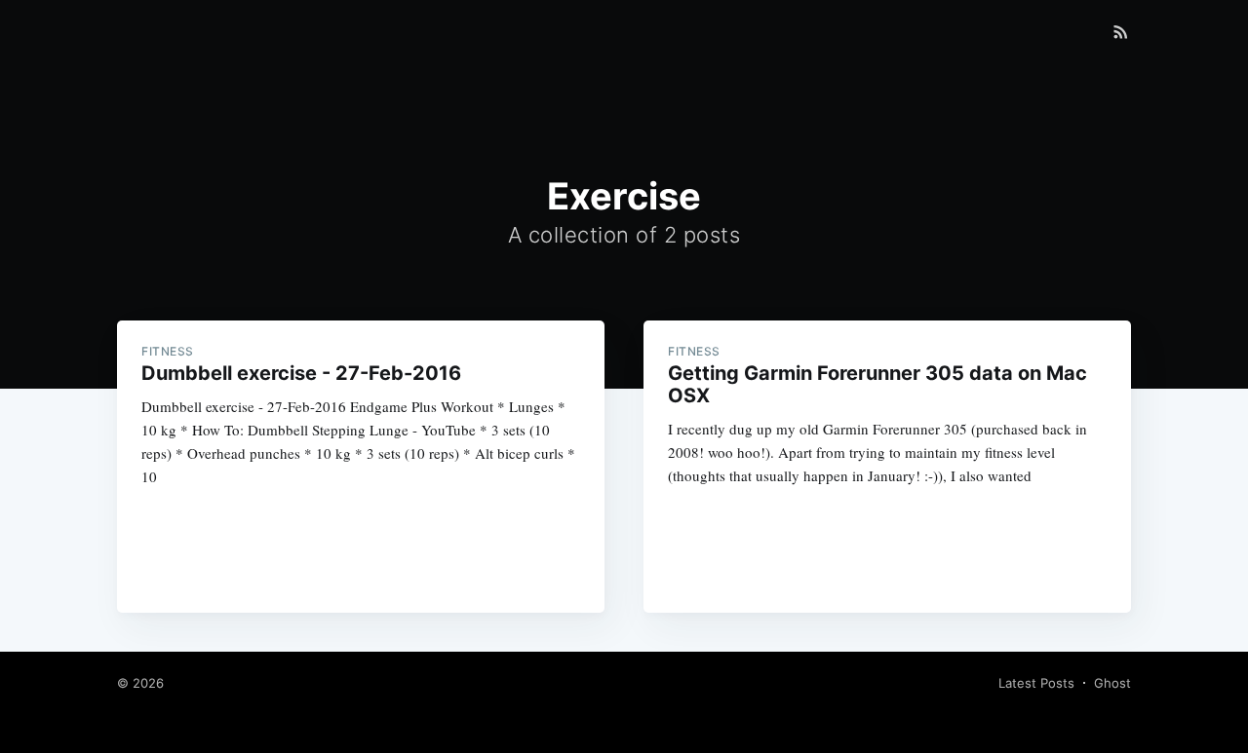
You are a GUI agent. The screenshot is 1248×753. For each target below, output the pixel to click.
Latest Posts (1036, 683)
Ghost (1112, 683)
